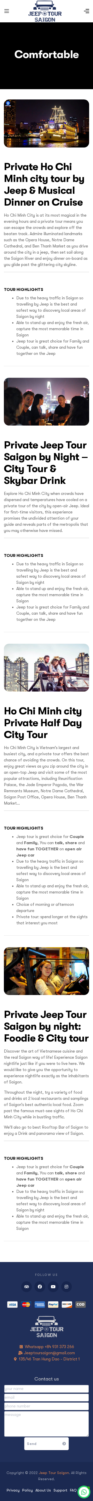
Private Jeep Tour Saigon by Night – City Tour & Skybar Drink (46, 462)
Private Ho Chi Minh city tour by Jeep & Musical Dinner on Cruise (44, 184)
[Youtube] (53, 1286)
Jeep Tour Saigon (54, 1473)
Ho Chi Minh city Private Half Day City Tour (43, 722)
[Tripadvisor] (26, 1286)
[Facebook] (39, 1286)
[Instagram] (66, 1286)
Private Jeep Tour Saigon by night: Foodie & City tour (46, 1026)
